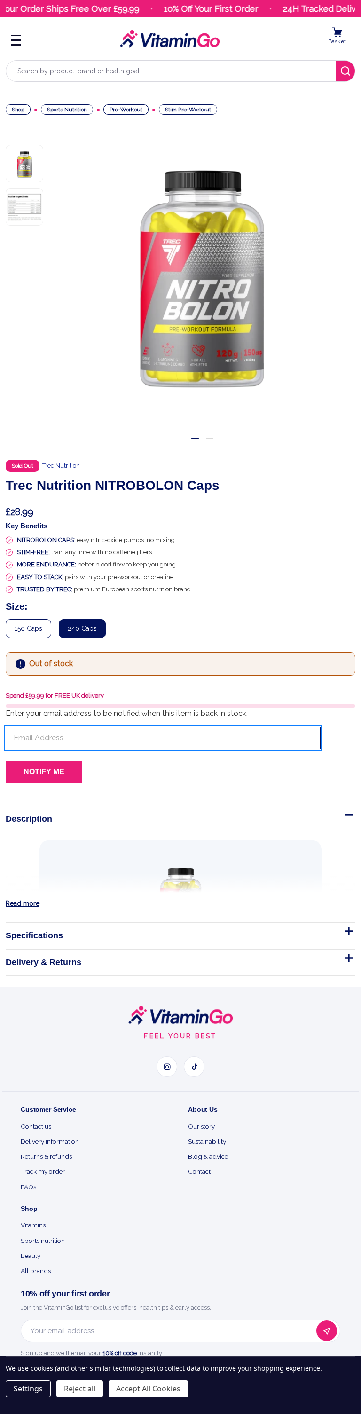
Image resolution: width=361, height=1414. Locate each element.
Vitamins (33, 1225)
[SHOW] (347, 933)
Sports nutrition (43, 1240)
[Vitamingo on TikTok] (194, 1066)
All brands (36, 1270)
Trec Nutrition (61, 465)
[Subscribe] (326, 1330)
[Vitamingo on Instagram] (167, 1066)
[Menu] (16, 39)
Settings (28, 1388)
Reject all (79, 1388)
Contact (199, 1171)
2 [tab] (209, 438)
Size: (17, 606)
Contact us (36, 1126)
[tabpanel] (202, 270)
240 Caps (82, 628)
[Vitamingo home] (180, 1015)
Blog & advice (208, 1156)
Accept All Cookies (148, 1388)
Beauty (30, 1255)
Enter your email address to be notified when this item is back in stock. (127, 713)
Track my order (43, 1171)
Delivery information (50, 1141)
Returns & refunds (46, 1156)
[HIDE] (347, 816)
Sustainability (207, 1141)
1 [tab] (195, 438)
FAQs (28, 1187)
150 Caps (28, 628)
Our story (201, 1126)
